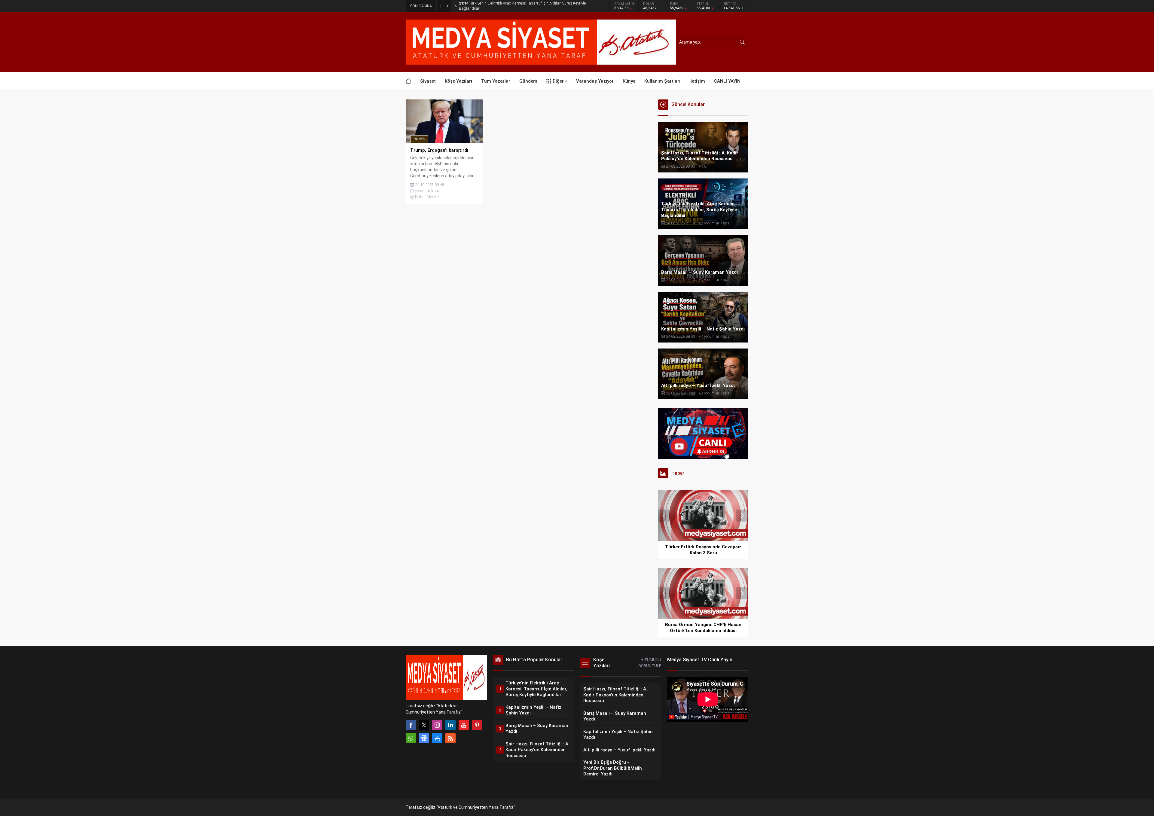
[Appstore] (437, 738)
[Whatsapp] (411, 738)
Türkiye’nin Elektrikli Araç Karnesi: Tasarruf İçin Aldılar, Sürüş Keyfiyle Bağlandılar (522, 6)
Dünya (419, 139)
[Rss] (450, 738)
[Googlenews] (424, 738)
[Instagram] (437, 725)
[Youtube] (464, 725)
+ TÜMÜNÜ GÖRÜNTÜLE (649, 662)
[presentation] (664, 516)
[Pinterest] (477, 725)
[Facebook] (411, 725)
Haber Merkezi (427, 196)
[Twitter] (424, 725)
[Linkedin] (450, 725)
